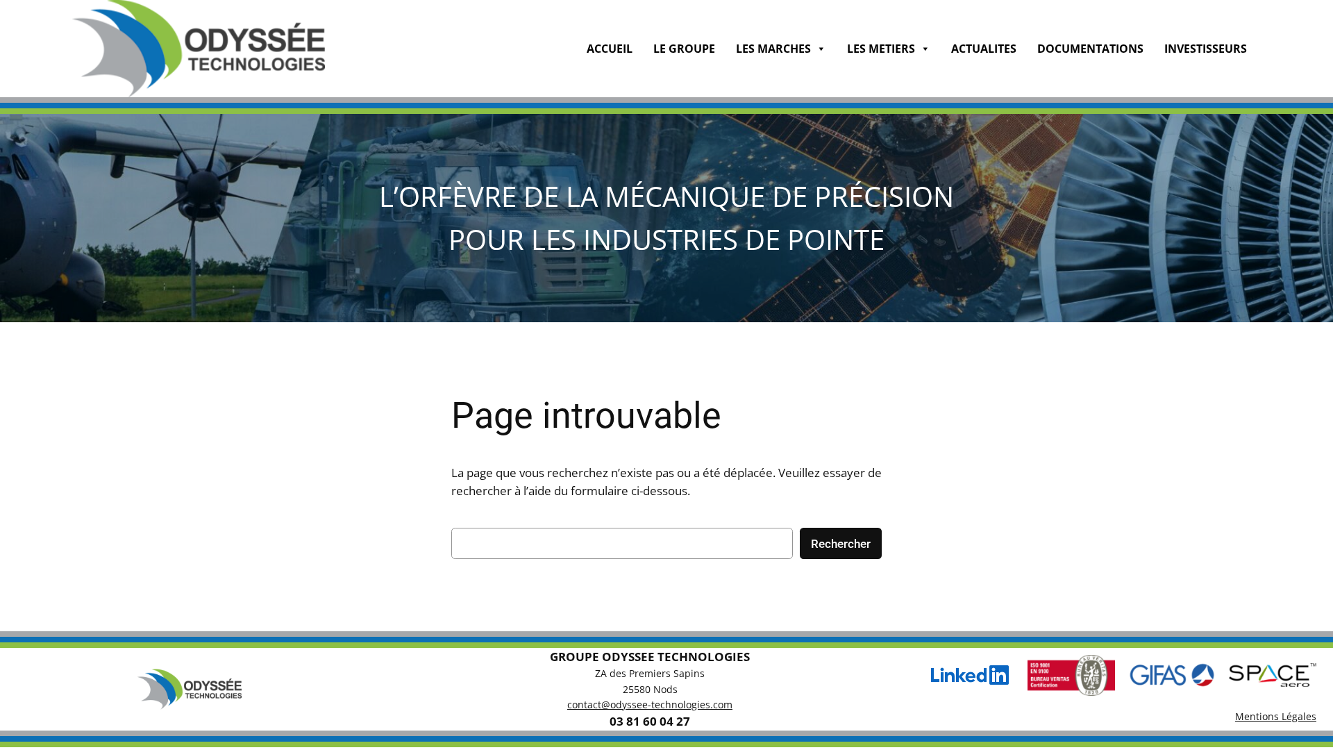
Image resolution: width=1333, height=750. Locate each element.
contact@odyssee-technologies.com (649, 704)
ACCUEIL (609, 48)
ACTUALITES (983, 48)
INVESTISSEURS (1205, 48)
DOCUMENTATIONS (1090, 48)
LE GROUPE (684, 48)
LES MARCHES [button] (773, 48)
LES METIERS (881, 48)
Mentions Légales (1275, 716)
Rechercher (841, 544)
